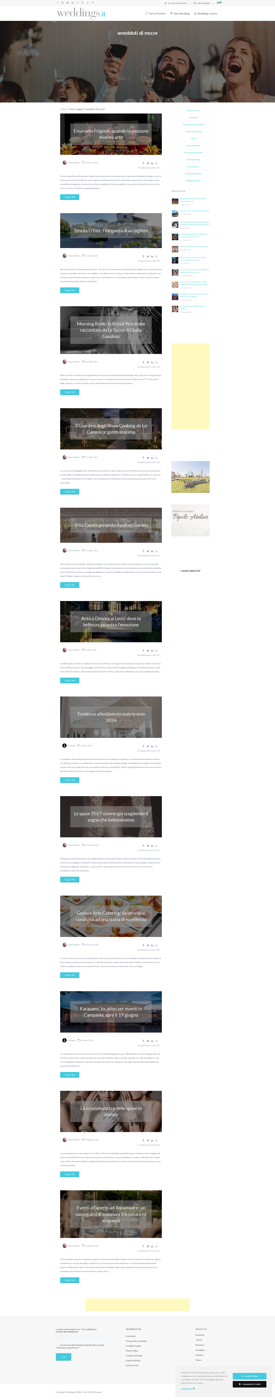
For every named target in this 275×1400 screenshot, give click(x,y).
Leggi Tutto (69, 197)
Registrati (182, 3)
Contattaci (130, 1336)
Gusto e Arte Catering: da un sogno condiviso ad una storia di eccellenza (111, 916)
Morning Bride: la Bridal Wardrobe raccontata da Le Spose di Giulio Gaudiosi (111, 330)
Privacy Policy (132, 1350)
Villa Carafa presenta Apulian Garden (111, 525)
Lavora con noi (132, 1365)
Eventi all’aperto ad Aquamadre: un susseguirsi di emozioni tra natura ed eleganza (111, 1214)
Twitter (199, 1340)
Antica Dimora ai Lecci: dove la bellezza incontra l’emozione (111, 622)
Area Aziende (203, 3)
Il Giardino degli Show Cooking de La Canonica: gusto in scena (111, 429)
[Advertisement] (190, 386)
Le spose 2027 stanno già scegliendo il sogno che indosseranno (111, 817)
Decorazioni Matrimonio (193, 124)
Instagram (200, 1350)
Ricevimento (193, 166)
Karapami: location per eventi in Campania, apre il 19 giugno (111, 1012)
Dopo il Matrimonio (193, 131)
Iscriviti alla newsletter (67, 1331)
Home (63, 109)
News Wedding (193, 145)
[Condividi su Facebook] (143, 163)
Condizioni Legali (133, 1346)
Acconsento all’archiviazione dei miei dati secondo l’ (80, 1346)
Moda (193, 138)
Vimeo (198, 1360)
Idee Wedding (181, 13)
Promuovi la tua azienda (136, 1341)
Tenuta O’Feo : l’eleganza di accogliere (111, 230)
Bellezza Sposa (193, 110)
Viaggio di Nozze (193, 180)
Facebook (200, 1335)
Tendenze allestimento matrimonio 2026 (111, 717)
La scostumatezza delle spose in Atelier (111, 1111)
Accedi (171, 3)
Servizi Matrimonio (193, 173)
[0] (218, 3)
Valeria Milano (74, 162)
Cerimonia (193, 117)
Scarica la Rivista (133, 1360)
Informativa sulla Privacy (67, 1347)
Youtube (199, 1355)
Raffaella (71, 745)
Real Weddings (193, 159)
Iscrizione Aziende (134, 1355)
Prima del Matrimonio (193, 152)
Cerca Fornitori (157, 13)
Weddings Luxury (207, 13)
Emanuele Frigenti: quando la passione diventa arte (111, 134)
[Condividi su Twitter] (148, 163)
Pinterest (200, 1345)
